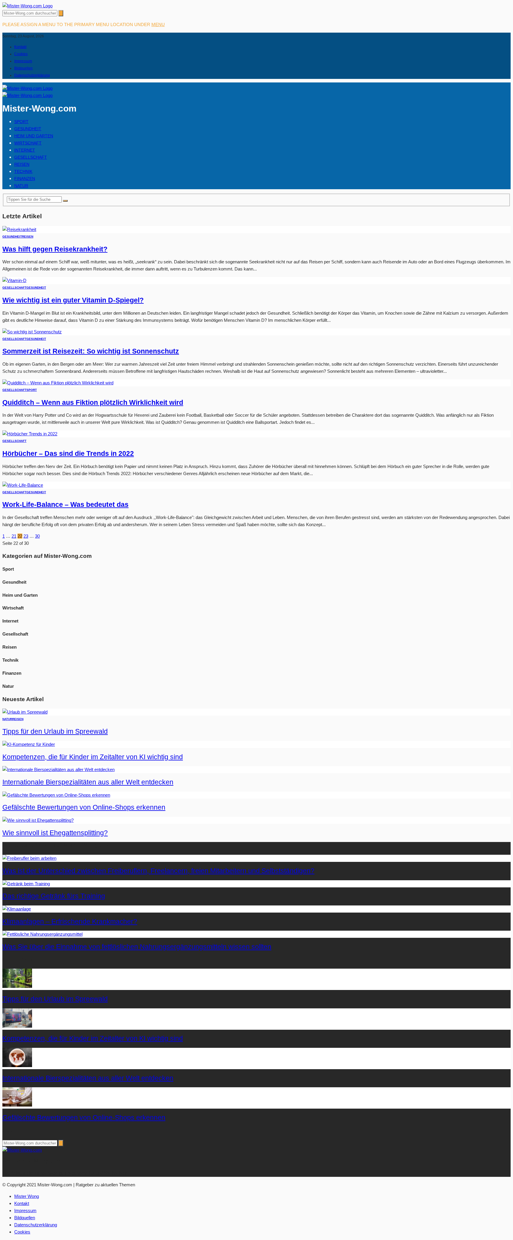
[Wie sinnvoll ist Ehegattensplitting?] (38, 820)
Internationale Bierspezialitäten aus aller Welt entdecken (87, 782)
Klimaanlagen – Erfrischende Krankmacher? (69, 921)
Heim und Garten (33, 135)
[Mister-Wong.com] (27, 5)
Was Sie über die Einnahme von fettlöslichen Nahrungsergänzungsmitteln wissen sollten (136, 947)
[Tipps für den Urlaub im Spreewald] (25, 711)
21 (14, 536)
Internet (24, 150)
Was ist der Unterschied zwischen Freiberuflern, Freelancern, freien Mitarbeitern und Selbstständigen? (158, 871)
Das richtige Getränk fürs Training (53, 896)
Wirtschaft (28, 143)
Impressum (23, 61)
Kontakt (20, 47)
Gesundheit (27, 128)
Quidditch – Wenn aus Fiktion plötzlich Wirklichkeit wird (92, 402)
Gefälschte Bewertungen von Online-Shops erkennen (83, 807)
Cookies (21, 54)
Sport (21, 121)
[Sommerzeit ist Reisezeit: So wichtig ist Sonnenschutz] (32, 331)
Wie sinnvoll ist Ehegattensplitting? (55, 833)
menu (158, 24)
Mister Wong (26, 1196)
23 (25, 536)
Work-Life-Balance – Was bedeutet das (65, 504)
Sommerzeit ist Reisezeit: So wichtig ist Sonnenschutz (90, 351)
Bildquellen (23, 68)
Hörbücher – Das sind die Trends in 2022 (68, 453)
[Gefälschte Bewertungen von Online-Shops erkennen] (56, 795)
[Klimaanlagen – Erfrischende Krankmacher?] (16, 908)
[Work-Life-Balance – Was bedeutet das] (22, 485)
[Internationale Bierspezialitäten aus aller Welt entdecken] (58, 769)
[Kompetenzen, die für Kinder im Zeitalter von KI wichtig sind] (28, 744)
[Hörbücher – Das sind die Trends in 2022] (29, 433)
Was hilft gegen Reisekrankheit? (54, 249)
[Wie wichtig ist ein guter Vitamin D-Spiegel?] (14, 280)
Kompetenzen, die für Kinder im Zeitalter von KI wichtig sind (92, 757)
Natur (21, 185)
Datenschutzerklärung (32, 75)
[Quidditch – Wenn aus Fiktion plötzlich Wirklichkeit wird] (57, 382)
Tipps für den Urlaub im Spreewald (55, 731)
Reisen (21, 164)
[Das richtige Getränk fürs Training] (26, 883)
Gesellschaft (30, 157)
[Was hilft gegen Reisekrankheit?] (19, 229)
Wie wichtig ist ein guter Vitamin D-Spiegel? (73, 300)
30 (37, 536)
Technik (23, 171)
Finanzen (24, 178)
